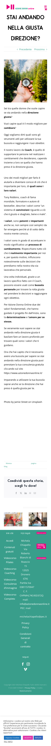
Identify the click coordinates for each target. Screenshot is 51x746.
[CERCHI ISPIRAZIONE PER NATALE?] (13, 519)
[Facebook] (22, 664)
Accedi (9, 540)
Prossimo (39, 49)
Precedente (25, 49)
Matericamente (26, 691)
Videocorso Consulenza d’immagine (10, 584)
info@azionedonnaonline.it (34, 603)
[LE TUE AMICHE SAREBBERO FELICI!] (38, 519)
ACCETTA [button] (27, 738)
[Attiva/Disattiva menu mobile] (45, 6)
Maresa (9, 463)
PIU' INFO (8, 741)
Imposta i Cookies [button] (12, 738)
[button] (6, 519)
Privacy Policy (30, 688)
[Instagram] (28, 664)
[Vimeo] (25, 669)
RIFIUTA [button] (38, 738)
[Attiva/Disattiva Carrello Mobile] (45, 9)
